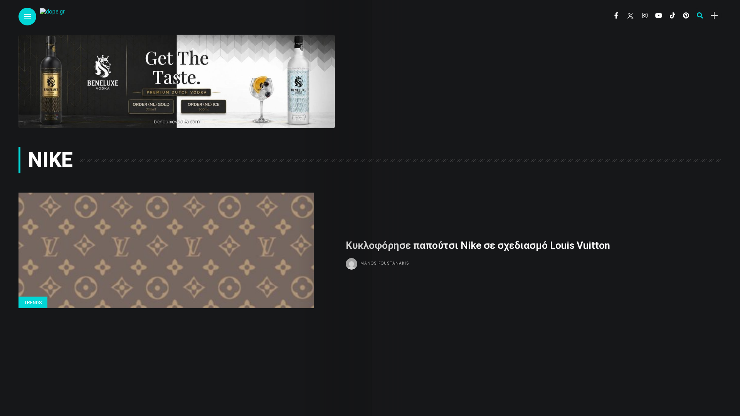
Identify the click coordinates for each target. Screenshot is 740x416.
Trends (33, 302)
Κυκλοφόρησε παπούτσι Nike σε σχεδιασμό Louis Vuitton (478, 245)
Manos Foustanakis (384, 263)
